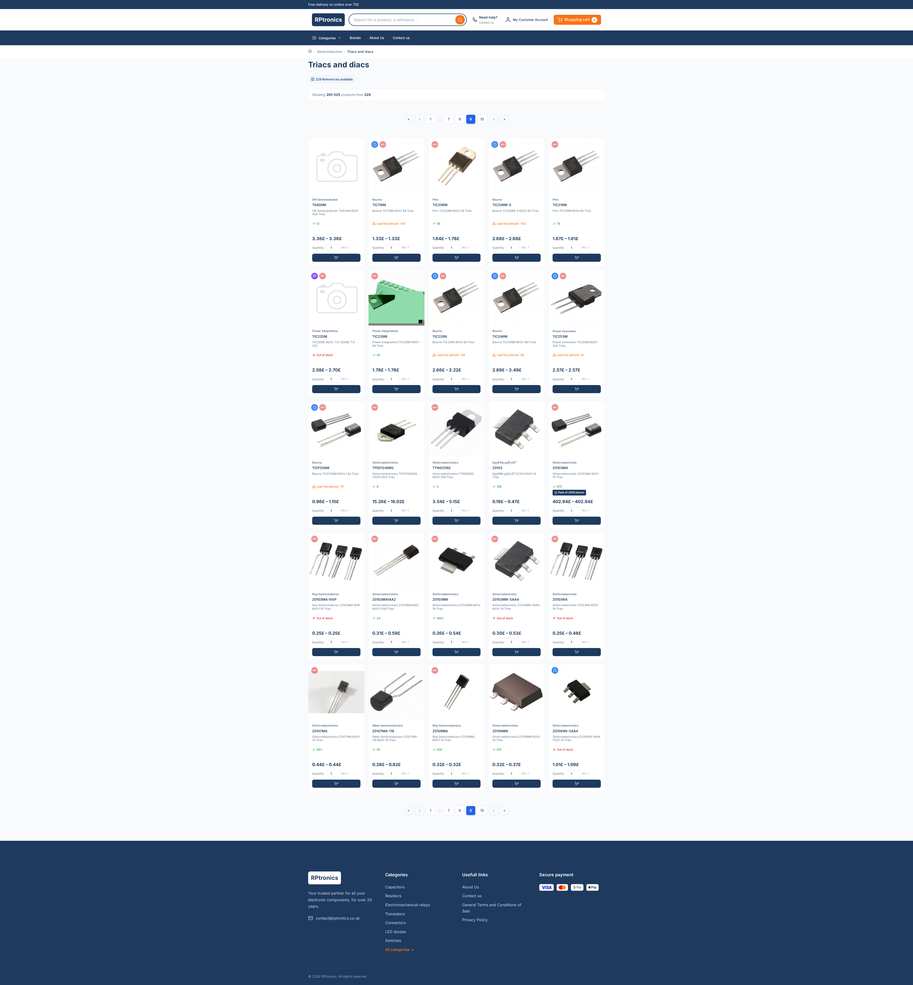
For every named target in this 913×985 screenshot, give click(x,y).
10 (482, 119)
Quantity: (318, 247)
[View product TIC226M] (396, 333)
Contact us (401, 38)
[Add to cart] (336, 258)
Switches (393, 940)
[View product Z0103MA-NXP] (336, 596)
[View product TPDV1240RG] (396, 465)
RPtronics (328, 19)
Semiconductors (329, 51)
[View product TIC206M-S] (516, 202)
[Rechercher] (460, 20)
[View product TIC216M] (577, 202)
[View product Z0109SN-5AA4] (577, 728)
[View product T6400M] (336, 202)
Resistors (393, 895)
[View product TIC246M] (516, 333)
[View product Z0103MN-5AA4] (516, 596)
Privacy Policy (475, 919)
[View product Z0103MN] (457, 596)
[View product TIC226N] (457, 333)
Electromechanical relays (407, 904)
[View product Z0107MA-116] (396, 728)
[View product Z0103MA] (577, 465)
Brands (355, 38)
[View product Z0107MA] (336, 728)
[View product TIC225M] (336, 333)
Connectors (395, 922)
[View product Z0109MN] (516, 728)
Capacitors (395, 887)
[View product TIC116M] (396, 202)
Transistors (395, 913)
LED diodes (395, 931)
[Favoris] (357, 145)
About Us (376, 38)
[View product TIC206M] (457, 202)
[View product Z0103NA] (577, 596)
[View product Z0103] (516, 465)
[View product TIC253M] (577, 333)
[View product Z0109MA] (457, 728)
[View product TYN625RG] (457, 465)
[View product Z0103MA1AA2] (396, 596)
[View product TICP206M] (336, 465)
